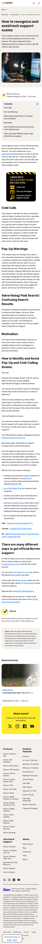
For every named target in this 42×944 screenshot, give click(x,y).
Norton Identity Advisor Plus (9, 780)
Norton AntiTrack (9, 789)
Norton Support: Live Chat (21, 572)
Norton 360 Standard (7, 761)
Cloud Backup (28, 779)
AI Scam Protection (30, 760)
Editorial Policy (19, 645)
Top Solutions (28, 583)
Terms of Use (24, 935)
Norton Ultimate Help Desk (9, 857)
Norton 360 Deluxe (10, 766)
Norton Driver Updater (8, 816)
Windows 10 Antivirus (31, 764)
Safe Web (26, 783)
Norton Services (9, 847)
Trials (24, 856)
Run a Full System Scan (13, 488)
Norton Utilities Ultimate (9, 810)
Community (27, 852)
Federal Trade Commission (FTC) (20, 523)
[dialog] (12, 938)
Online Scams (7, 690)
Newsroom (17, 932)
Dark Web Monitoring (27, 799)
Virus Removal (28, 772)
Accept (9, 940)
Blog (3, 9)
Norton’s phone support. (24, 591)
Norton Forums (21, 580)
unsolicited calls (14, 537)
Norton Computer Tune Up (10, 851)
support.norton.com (11, 564)
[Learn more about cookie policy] (19, 937)
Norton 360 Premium (11, 770)
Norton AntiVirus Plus (9, 755)
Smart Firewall (28, 795)
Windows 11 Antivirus (30, 768)
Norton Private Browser (9, 828)
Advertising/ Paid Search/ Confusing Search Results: (18, 117)
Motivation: (8, 123)
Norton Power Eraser (15, 503)
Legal (33, 932)
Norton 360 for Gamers (9, 774)
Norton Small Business (8, 822)
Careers (26, 932)
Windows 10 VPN (29, 791)
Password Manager (30, 808)
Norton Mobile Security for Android (10, 798)
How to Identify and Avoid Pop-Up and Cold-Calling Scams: (19, 128)
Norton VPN (8, 785)
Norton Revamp (9, 833)
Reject (15, 940)
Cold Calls (8, 108)
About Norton (28, 844)
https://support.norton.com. (14, 438)
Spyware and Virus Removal (10, 863)
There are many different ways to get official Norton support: (18, 134)
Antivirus (26, 756)
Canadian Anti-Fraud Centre (21, 529)
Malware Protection (30, 776)
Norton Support (9, 868)
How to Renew (9, 872)
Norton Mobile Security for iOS (9, 804)
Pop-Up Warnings (11, 112)
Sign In (25, 859)
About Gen (7, 932)
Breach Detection (29, 804)
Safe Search (27, 787)
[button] (21, 104)
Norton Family (8, 793)
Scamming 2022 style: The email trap (17, 693)
